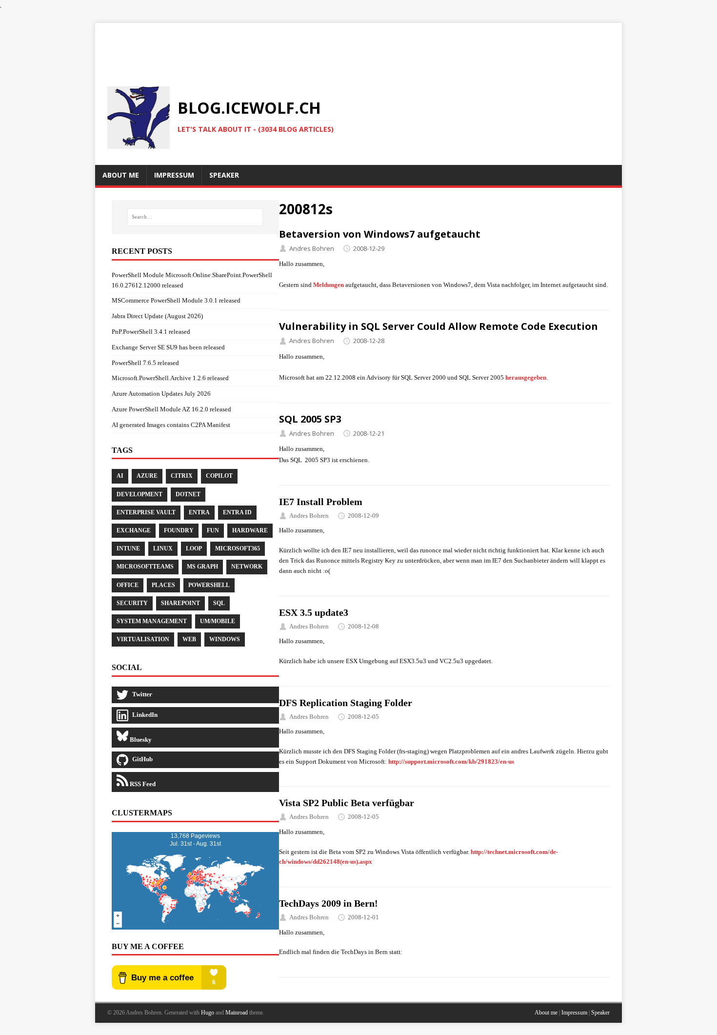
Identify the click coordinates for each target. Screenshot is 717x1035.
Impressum (574, 1012)
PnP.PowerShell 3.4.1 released (151, 331)
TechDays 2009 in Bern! (328, 903)
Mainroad (236, 1012)
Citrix (182, 475)
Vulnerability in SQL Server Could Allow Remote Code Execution (438, 326)
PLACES (163, 585)
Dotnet (188, 494)
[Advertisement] (358, 45)
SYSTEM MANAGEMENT (152, 621)
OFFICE (128, 585)
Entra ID (237, 512)
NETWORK (246, 566)
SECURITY (132, 603)
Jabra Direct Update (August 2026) (157, 316)
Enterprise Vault (146, 512)
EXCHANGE (134, 530)
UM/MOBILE (217, 621)
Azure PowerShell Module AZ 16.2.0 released (171, 409)
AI (120, 475)
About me (546, 1012)
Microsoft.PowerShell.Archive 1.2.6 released (170, 378)
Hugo (207, 1012)
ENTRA (199, 512)
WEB (189, 639)
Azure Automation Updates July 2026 (161, 393)
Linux (163, 548)
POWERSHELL (209, 585)
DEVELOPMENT (139, 494)
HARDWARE (250, 530)
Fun (213, 530)
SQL (219, 603)
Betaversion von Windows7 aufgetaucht (379, 234)
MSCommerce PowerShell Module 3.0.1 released (176, 300)
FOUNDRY (179, 530)
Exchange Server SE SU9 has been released (168, 347)
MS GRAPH (202, 566)
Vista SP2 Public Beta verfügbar (346, 802)
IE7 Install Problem (320, 501)
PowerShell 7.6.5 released (145, 362)
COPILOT (219, 475)
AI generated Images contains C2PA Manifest (171, 424)
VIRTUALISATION (143, 639)
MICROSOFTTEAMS (145, 566)
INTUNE (128, 548)
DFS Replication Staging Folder (345, 702)
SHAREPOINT (180, 603)
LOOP (194, 548)
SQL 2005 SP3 (310, 419)
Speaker (600, 1012)
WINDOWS (224, 639)
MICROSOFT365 (237, 548)
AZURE (147, 475)
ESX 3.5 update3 (313, 612)
